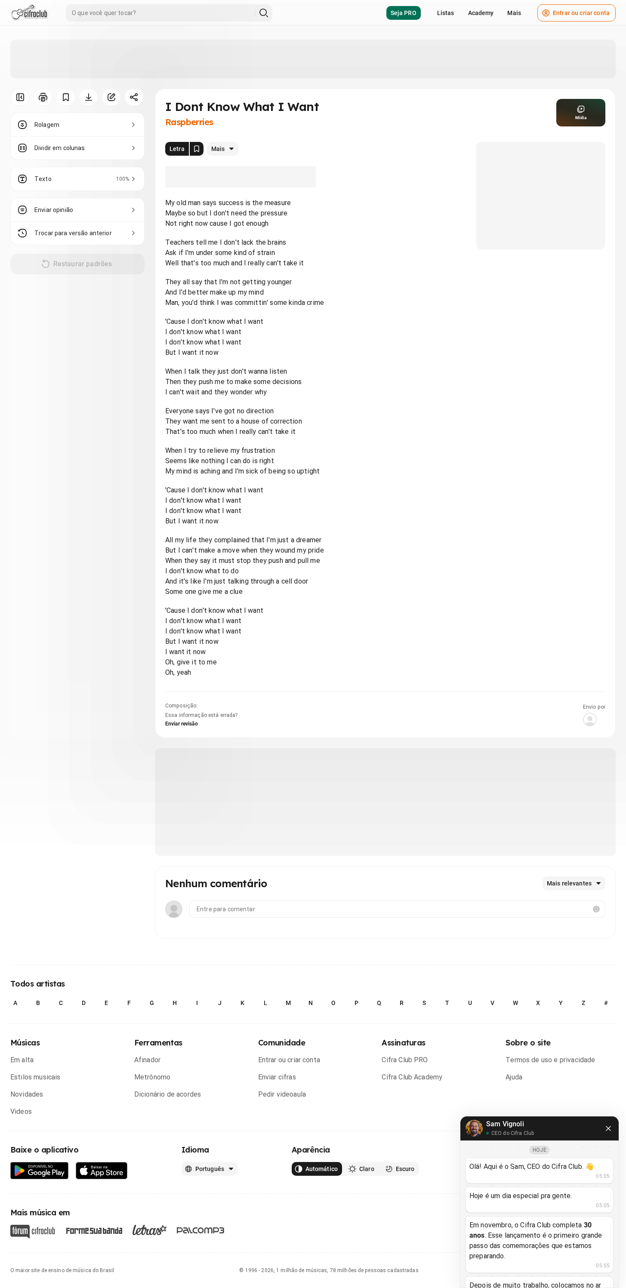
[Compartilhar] (134, 97)
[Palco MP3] (201, 1230)
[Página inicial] (29, 13)
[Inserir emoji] (596, 909)
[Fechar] (608, 1128)
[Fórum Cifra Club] (32, 1232)
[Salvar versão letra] (197, 149)
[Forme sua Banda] (93, 1230)
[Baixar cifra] (88, 97)
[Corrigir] (111, 97)
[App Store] (102, 1171)
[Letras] (150, 1230)
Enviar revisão (181, 724)
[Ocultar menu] (20, 97)
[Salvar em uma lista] (65, 97)
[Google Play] (39, 1171)
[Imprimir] (42, 97)
